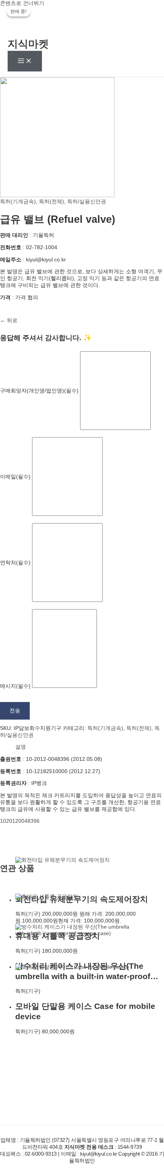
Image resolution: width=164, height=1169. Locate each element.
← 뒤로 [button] (9, 320)
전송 (15, 710)
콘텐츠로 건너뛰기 (22, 3)
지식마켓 (28, 44)
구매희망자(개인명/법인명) (39, 390)
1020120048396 (20, 821)
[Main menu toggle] (25, 61)
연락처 (15, 562)
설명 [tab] (20, 747)
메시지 (15, 686)
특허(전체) (51, 201)
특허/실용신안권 (86, 201)
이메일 (15, 476)
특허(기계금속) (18, 201)
